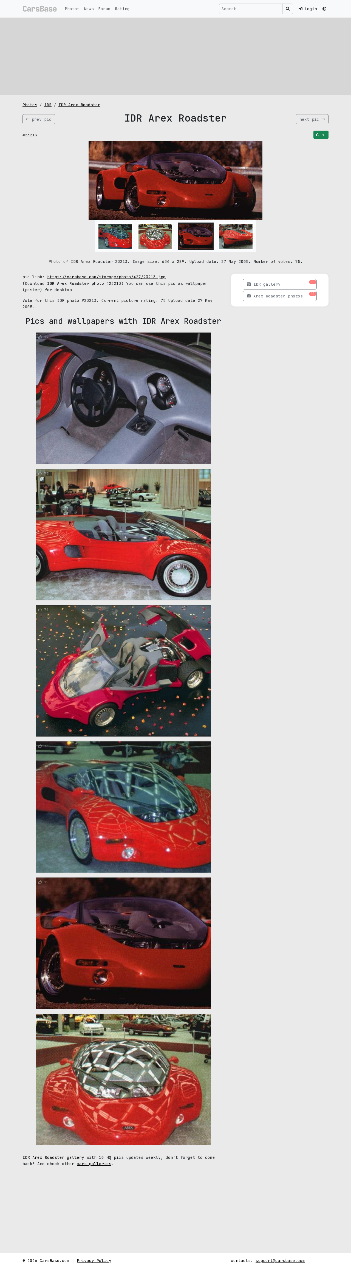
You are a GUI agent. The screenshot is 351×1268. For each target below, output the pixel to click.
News (89, 8)
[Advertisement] (175, 56)
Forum (104, 8)
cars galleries (94, 1163)
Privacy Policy (94, 1260)
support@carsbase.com (280, 1260)
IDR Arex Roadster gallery (54, 1157)
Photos (72, 8)
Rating (122, 8)
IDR (48, 104)
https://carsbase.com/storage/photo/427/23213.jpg (106, 276)
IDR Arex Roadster (79, 104)
